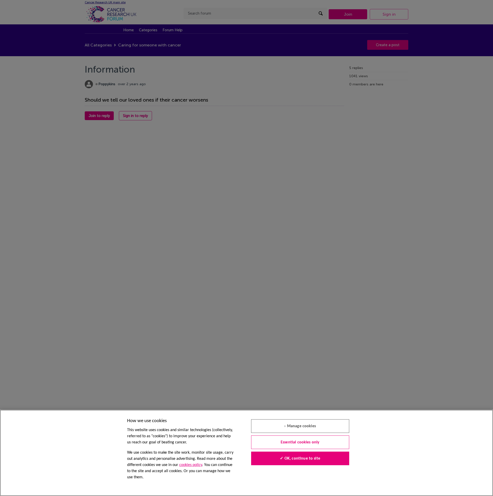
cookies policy (190, 465)
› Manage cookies (300, 426)
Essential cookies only (300, 442)
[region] (246, 453)
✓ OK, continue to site (300, 458)
